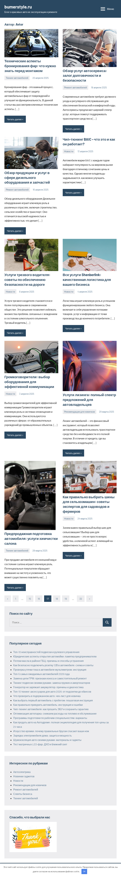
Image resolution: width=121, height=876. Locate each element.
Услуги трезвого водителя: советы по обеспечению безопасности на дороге (27, 279)
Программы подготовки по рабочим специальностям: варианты (50, 717)
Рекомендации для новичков (79, 411)
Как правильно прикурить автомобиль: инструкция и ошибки (48, 704)
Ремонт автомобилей (75, 87)
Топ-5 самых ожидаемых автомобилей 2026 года (41, 673)
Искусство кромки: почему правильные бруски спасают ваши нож (51, 731)
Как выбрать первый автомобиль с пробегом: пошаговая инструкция (53, 700)
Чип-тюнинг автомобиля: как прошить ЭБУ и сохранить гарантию (51, 709)
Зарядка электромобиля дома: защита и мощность (42, 735)
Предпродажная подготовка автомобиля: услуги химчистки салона (31, 538)
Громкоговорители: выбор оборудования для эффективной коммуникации (29, 382)
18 (57, 598)
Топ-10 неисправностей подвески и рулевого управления (46, 651)
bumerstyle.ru (18, 6)
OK (84, 871)
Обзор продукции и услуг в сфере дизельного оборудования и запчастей (27, 177)
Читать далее (14, 119)
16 (39, 598)
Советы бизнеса (22, 793)
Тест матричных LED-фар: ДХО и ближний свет (40, 744)
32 (80, 598)
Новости (68, 151)
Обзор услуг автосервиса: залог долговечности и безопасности (85, 75)
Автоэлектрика (22, 771)
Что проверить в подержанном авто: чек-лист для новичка (47, 695)
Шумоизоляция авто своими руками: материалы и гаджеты (47, 739)
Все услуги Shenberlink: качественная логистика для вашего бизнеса (87, 279)
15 (30, 598)
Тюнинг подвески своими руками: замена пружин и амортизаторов (51, 682)
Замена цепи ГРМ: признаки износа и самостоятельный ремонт (50, 678)
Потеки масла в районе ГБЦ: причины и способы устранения (48, 660)
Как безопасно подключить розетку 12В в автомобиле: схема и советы (53, 665)
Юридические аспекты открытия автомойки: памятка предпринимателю (55, 656)
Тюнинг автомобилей (17, 77)
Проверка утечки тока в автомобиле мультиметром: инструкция (49, 669)
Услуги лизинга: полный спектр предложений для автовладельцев (89, 399)
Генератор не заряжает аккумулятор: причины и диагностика (48, 687)
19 (66, 598)
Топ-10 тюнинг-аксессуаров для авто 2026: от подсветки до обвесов (52, 691)
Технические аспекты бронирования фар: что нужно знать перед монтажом (30, 66)
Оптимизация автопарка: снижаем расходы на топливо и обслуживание (55, 713)
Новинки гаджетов (24, 776)
